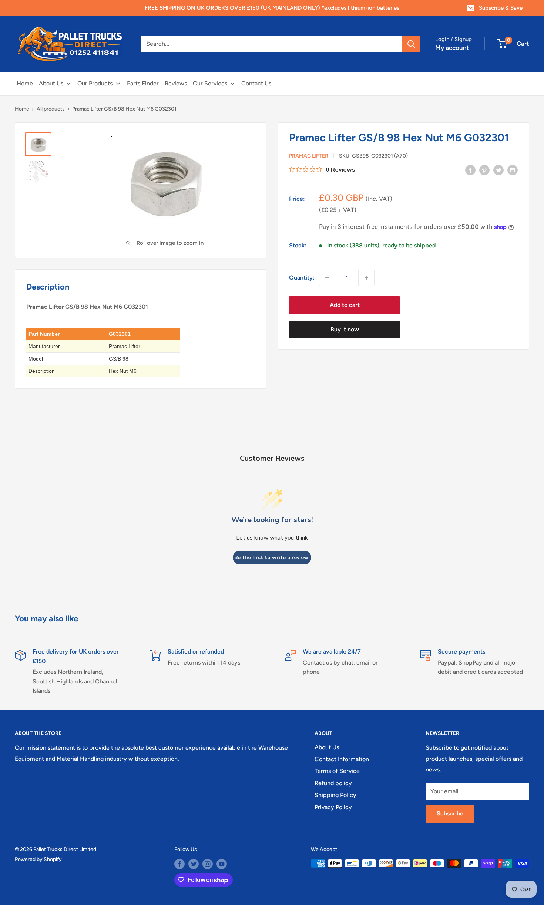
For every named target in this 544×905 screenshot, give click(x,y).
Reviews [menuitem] (176, 83)
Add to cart (345, 304)
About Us (327, 747)
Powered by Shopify (38, 859)
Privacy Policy (333, 807)
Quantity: (302, 277)
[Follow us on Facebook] (179, 864)
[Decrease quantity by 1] (327, 278)
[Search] (411, 44)
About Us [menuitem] (51, 83)
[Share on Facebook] (470, 169)
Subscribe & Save (501, 7)
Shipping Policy (335, 794)
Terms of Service (337, 770)
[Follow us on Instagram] (207, 864)
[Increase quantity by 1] (366, 278)
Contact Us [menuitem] (256, 83)
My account (452, 47)
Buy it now (344, 329)
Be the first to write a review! (272, 557)
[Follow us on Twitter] (193, 864)
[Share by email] (512, 169)
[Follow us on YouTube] (221, 864)
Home (22, 109)
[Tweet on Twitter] (498, 169)
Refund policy (333, 783)
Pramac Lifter (308, 156)
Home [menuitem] (25, 83)
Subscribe (450, 813)
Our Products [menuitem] (95, 83)
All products (51, 109)
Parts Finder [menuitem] (143, 83)
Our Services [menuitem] (210, 83)
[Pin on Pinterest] (484, 169)
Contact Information (342, 759)
